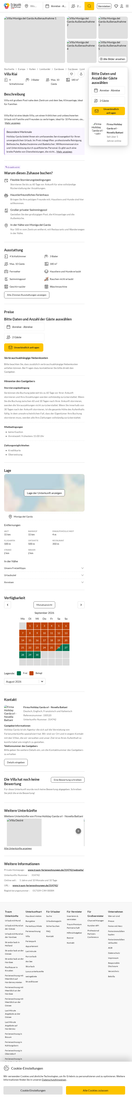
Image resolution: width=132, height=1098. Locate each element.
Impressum (113, 958)
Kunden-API (93, 925)
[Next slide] (78, 831)
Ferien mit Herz (115, 926)
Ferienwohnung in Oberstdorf (13, 1052)
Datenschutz (114, 953)
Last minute (31, 951)
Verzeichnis (113, 971)
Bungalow (30, 921)
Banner (70, 937)
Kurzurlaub (31, 956)
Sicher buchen (53, 926)
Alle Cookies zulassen (95, 1090)
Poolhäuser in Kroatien (11, 969)
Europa (21, 69)
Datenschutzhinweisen (54, 1079)
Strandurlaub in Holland (12, 944)
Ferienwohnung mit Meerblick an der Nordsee (14, 990)
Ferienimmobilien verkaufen (116, 941)
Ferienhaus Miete (34, 926)
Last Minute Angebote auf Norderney (11, 1025)
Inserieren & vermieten (72, 918)
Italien (32, 69)
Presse (111, 921)
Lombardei (45, 69)
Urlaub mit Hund (13, 920)
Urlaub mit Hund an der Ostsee (14, 927)
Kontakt (50, 936)
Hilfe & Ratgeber (74, 932)
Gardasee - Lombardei (79, 69)
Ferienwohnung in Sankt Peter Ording (14, 1060)
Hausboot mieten (34, 916)
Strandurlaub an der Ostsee (14, 952)
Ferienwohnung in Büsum (13, 1035)
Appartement (32, 946)
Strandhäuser (32, 981)
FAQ (48, 931)
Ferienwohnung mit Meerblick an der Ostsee (14, 1002)
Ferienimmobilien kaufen (116, 933)
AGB (110, 947)
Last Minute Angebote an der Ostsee (12, 1013)
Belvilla (111, 976)
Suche (49, 916)
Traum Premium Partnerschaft (74, 926)
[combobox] (6, 681)
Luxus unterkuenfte (35, 971)
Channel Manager (95, 920)
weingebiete (31, 976)
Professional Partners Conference (93, 933)
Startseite (9, 69)
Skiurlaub (30, 966)
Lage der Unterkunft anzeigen (44, 493)
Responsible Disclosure (113, 965)
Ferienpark (31, 941)
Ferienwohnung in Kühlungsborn (13, 1044)
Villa (28, 936)
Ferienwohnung (33, 931)
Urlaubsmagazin (54, 921)
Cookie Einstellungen (33, 1090)
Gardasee (59, 69)
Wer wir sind (114, 916)
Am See (29, 961)
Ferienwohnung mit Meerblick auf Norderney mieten (14, 978)
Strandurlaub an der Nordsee (14, 960)
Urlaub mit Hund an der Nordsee (14, 935)
